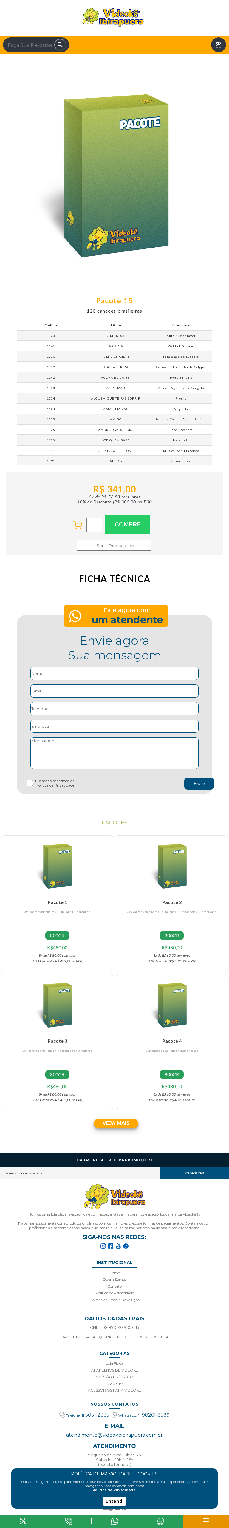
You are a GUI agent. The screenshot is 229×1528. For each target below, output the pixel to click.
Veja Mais (116, 1123)
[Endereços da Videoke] (160, 1521)
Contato (114, 1286)
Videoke (113, 17)
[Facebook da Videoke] (110, 1246)
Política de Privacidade (55, 785)
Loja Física (114, 1363)
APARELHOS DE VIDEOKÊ (114, 1370)
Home (114, 1273)
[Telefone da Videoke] (69, 1521)
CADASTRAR (194, 1173)
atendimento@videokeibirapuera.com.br (114, 1435)
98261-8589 (144, 1415)
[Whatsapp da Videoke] (114, 1521)
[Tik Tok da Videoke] (126, 1246)
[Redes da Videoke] (23, 1521)
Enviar (199, 783)
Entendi (114, 1501)
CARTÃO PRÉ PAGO (114, 1377)
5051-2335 (87, 1415)
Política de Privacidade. (114, 1490)
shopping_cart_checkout (218, 45)
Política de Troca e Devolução (115, 1299)
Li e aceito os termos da (55, 782)
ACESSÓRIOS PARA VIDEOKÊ (114, 1390)
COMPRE (128, 524)
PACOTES (114, 1383)
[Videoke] (114, 1196)
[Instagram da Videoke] (103, 1246)
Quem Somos (114, 1279)
